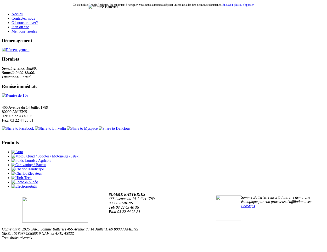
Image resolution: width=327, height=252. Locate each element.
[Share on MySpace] (82, 128)
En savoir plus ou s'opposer (238, 4)
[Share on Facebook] (18, 128)
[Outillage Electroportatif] (24, 186)
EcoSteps (248, 206)
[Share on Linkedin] (50, 128)
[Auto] (17, 152)
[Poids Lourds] (31, 160)
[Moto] (45, 156)
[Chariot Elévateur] (26, 173)
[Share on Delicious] (114, 128)
